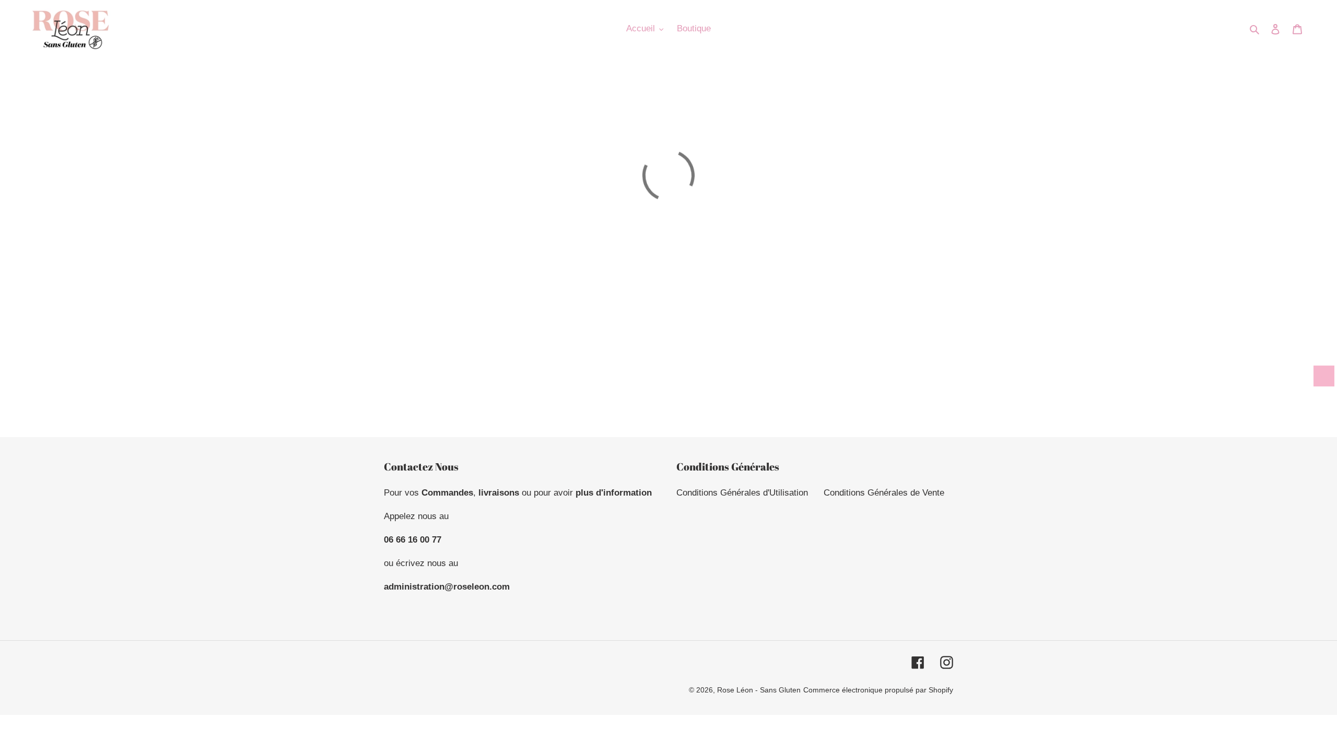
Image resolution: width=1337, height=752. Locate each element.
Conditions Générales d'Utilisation (742, 493)
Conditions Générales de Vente (884, 493)
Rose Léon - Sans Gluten (759, 690)
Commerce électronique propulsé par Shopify (878, 690)
